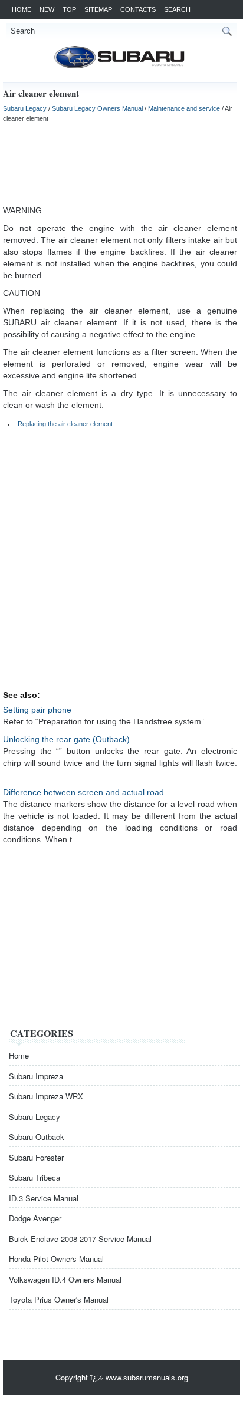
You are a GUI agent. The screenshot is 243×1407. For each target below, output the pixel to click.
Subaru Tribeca (34, 1177)
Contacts (138, 9)
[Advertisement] (120, 163)
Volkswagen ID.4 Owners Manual (65, 1279)
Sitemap (98, 9)
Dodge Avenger (35, 1218)
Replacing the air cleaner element (65, 423)
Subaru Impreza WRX (46, 1096)
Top (69, 9)
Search (177, 9)
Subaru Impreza (36, 1076)
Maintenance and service (184, 108)
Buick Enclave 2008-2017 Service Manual (80, 1238)
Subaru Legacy (25, 108)
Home (21, 9)
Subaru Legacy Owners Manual (97, 108)
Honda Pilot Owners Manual (56, 1258)
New (47, 9)
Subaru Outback (36, 1136)
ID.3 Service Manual (43, 1198)
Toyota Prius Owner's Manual (59, 1299)
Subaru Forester (36, 1157)
